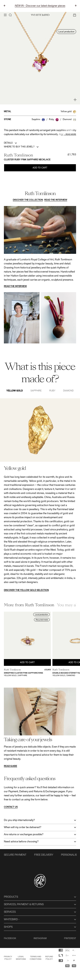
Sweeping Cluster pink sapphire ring (23, 673)
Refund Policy (49, 958)
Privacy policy (8, 958)
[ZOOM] (75, 99)
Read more (71, 134)
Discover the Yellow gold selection (26, 590)
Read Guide (10, 766)
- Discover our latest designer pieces (40, 5)
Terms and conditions (35, 958)
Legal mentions (21, 958)
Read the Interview (55, 200)
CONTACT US (11, 807)
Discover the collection (28, 200)
